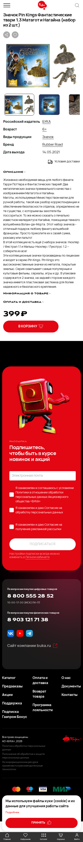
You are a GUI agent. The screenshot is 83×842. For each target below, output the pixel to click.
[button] (41, 65)
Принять (38, 822)
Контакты (69, 695)
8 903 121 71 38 (27, 620)
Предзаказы (12, 686)
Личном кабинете (37, 557)
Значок (48, 137)
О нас (66, 678)
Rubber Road (52, 145)
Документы (71, 686)
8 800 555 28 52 (30, 596)
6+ (44, 129)
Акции (7, 695)
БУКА (46, 122)
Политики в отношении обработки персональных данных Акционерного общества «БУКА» (42, 497)
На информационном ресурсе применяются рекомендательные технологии (22, 766)
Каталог (9, 678)
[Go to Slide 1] (19, 104)
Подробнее (12, 812)
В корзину (27, 326)
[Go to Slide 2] (49, 104)
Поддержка (12, 703)
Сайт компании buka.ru (29, 646)
